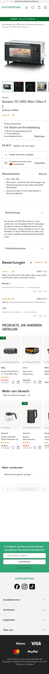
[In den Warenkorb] (18, 382)
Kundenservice (11, 599)
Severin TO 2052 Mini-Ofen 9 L (16, 27)
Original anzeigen (33, 287)
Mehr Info (43, 174)
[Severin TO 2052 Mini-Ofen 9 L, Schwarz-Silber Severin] (24, 54)
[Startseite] (11, 7)
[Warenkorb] (39, 7)
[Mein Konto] (26, 7)
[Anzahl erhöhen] (11, 489)
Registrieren (39, 136)
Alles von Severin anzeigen (14, 395)
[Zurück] (4, 55)
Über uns (8, 629)
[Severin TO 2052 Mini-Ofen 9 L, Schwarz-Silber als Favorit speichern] (44, 489)
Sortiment (9, 609)
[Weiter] (44, 55)
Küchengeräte (8, 24)
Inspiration (9, 619)
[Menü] (45, 7)
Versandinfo (39, 163)
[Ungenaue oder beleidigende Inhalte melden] (45, 291)
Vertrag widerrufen (24, 568)
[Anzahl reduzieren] (4, 489)
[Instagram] (24, 587)
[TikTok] (32, 587)
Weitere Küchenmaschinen (30, 24)
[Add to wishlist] (13, 382)
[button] (8, 115)
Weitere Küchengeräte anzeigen (17, 475)
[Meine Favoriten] (33, 7)
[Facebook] (17, 587)
